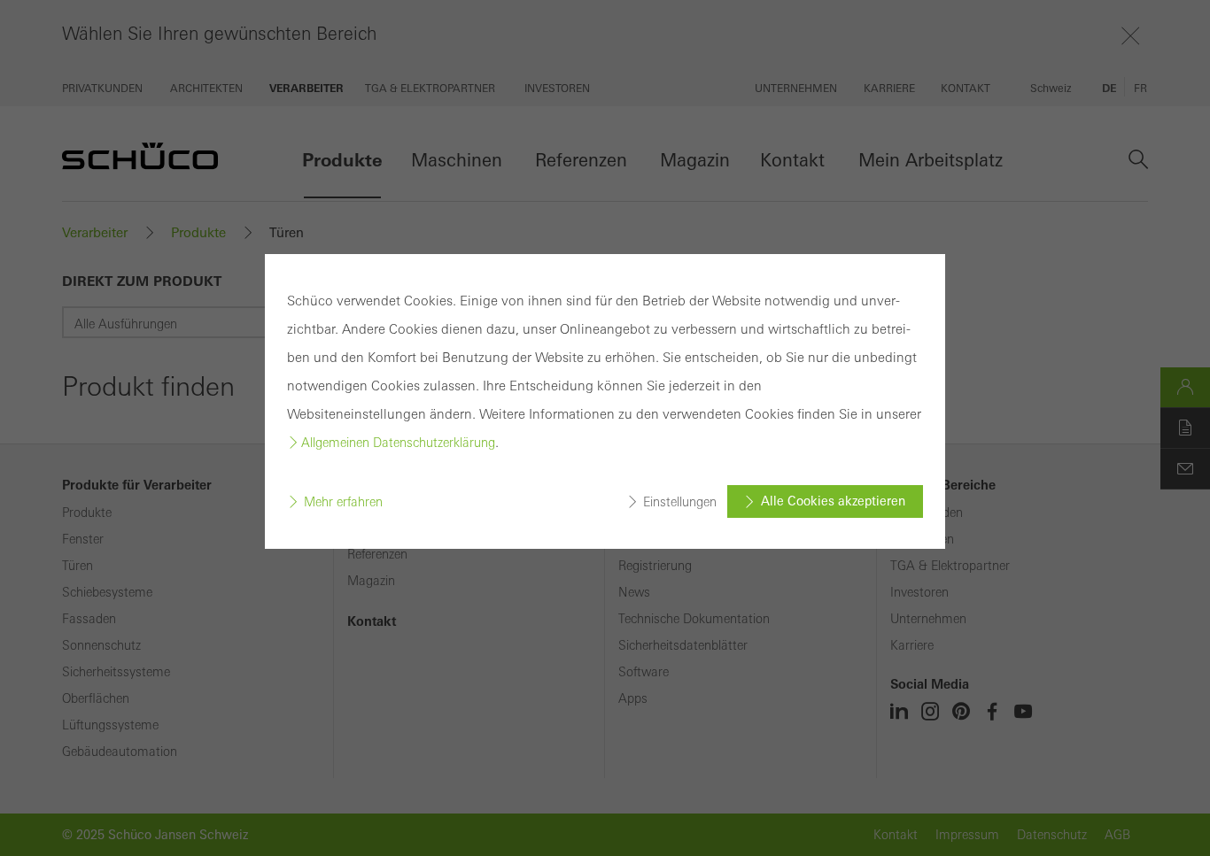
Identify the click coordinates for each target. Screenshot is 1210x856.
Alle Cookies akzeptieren (833, 501)
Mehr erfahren (343, 502)
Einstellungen (680, 502)
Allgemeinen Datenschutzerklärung (398, 443)
